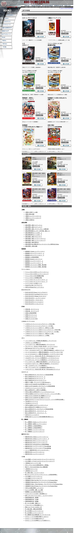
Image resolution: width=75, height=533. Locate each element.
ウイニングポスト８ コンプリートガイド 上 (36, 279)
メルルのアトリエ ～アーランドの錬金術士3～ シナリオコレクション (42, 358)
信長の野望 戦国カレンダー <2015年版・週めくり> (37, 231)
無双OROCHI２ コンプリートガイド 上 (34, 452)
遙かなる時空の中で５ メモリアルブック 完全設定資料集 (39, 409)
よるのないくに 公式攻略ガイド (33, 342)
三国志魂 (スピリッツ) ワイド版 (33, 463)
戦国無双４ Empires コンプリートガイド (35, 251)
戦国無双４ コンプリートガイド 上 (34, 261)
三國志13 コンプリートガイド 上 (33, 216)
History (6, 40)
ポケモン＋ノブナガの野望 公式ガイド (34, 518)
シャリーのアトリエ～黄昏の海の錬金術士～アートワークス (40, 344)
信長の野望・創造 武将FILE (32, 242)
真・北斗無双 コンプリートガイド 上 (34, 511)
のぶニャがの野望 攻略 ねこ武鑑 (34, 490)
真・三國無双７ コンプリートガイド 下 (34, 431)
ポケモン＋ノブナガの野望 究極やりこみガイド (36, 516)
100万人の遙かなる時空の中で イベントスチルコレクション (40, 391)
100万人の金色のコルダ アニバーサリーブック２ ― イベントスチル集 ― (43, 393)
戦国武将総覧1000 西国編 (31, 501)
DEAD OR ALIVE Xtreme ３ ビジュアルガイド (36, 292)
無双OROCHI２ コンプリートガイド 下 (34, 454)
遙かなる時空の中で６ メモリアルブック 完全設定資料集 (39, 374)
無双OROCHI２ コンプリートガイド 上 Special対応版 (38, 446)
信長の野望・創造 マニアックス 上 (33, 225)
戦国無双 (23, 248)
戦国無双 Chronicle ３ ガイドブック (33, 259)
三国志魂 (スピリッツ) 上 (31, 468)
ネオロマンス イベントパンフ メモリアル (35, 388)
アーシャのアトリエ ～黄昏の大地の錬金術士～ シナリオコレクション (42, 361)
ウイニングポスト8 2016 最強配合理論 (34, 275)
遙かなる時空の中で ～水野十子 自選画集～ (36, 390)
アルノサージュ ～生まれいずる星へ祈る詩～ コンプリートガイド (41, 346)
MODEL (36, 6)
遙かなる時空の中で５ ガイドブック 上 (36, 411)
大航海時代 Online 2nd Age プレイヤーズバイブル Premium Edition (41, 482)
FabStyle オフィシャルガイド (32, 414)
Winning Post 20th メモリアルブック (33, 285)
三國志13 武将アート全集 (31, 212)
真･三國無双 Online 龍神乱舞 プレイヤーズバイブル (37, 514)
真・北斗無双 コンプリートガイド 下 (34, 512)
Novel (5, 37)
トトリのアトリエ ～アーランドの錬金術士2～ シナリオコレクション (42, 359)
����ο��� (8, 15)
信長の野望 (24, 222)
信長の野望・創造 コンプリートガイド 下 (35, 240)
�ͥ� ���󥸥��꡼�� (6, 34)
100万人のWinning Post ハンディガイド (34, 287)
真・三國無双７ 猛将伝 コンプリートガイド (36, 424)
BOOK (43, 6)
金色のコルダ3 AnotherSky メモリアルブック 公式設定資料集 (40, 386)
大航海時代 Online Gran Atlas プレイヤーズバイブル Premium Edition (41, 480)
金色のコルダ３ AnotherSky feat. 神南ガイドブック (37, 397)
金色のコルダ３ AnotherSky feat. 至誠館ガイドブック (38, 395)
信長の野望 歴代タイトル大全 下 (33, 234)
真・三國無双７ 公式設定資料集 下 (33, 427)
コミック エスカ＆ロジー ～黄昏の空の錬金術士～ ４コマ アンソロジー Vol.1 (44, 352)
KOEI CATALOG (26, 6)
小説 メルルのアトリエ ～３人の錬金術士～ (36, 365)
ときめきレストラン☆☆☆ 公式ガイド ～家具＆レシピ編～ (39, 327)
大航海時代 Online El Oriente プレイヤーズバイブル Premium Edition (41, 486)
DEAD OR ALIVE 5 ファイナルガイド (34, 302)
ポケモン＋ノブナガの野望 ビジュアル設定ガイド (38, 520)
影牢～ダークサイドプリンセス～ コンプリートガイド (39, 495)
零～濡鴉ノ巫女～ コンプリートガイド (34, 472)
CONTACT (63, 6)
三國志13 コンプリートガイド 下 (33, 218)
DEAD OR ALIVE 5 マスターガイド (34, 300)
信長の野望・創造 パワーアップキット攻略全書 (36, 229)
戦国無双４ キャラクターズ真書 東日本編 (35, 264)
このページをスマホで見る (66, 8)
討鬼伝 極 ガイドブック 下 (32, 311)
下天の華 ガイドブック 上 (31, 401)
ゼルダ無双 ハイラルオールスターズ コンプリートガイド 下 (40, 461)
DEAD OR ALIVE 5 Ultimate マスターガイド (35, 296)
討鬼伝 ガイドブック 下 (31, 316)
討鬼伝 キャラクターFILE (31, 318)
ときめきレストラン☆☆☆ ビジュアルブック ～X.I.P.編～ (39, 326)
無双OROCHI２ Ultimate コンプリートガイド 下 (37, 438)
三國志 (23, 209)
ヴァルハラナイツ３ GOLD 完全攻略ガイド (36, 493)
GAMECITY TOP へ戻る (9, 4)
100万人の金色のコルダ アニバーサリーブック (36, 405)
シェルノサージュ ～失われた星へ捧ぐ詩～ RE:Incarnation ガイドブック (42, 356)
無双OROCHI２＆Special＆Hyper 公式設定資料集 (37, 444)
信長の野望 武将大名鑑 (31, 246)
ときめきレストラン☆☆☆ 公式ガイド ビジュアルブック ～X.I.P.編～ (42, 331)
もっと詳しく (39, 33)
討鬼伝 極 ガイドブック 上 (32, 309)
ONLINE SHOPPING (36, 6)
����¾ (6, 47)
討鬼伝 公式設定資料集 (30, 313)
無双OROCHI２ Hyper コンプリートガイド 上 (36, 440)
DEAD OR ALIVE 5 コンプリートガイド (35, 298)
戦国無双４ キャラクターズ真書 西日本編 (35, 266)
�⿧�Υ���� (6, 31)
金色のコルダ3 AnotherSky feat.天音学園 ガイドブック (38, 384)
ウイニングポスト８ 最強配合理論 (33, 277)
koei (28, 2)
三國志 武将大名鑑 (29, 214)
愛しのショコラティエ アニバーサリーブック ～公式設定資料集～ (41, 474)
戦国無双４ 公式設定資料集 (32, 257)
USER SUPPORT (56, 6)
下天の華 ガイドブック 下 (31, 403)
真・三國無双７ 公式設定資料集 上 (33, 425)
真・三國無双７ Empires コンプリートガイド (36, 422)
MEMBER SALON (58, 6)
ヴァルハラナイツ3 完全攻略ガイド (34, 505)
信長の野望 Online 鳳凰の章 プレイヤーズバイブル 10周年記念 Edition (42, 244)
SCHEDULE (31, 6)
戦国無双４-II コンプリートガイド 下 (34, 255)
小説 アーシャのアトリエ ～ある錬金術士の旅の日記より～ (40, 367)
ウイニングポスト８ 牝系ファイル (33, 283)
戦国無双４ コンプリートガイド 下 (34, 263)
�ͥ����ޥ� (7, 21)
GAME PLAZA (67, 6)
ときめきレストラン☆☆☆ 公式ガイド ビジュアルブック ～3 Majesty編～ (43, 329)
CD (46, 6)
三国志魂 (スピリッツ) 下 (31, 470)
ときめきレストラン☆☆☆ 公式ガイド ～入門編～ (37, 335)
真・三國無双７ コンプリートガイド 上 (34, 429)
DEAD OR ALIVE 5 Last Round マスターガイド (36, 294)
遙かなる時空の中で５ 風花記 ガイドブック (36, 407)
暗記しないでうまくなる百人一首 (33, 507)
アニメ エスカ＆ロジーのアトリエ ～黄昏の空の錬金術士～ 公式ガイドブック (44, 350)
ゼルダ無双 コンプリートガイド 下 (33, 478)
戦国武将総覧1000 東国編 (31, 497)
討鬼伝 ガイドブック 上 (31, 315)
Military (6, 43)
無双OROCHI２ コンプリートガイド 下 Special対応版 (38, 448)
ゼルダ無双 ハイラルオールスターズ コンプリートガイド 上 (40, 459)
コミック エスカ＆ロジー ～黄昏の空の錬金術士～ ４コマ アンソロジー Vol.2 (44, 354)
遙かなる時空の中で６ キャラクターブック (35, 380)
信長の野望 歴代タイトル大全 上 (33, 232)
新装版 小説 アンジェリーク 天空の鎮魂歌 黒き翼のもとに (39, 416)
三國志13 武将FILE (29, 219)
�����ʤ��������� (6, 27)
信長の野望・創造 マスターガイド (33, 236)
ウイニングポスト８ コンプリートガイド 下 (36, 281)
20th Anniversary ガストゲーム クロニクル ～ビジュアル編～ (39, 348)
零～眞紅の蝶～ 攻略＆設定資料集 (33, 509)
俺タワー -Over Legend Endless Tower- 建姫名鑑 (36, 467)
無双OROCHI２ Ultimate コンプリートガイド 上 (36, 436)
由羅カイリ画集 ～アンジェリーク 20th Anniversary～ (38, 382)
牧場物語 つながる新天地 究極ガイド (34, 491)
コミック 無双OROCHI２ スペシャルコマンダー (37, 450)
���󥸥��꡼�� (7, 24)
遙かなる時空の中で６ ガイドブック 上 (35, 376)
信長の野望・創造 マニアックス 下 (33, 227)
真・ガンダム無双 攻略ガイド (33, 503)
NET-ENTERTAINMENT (48, 6)
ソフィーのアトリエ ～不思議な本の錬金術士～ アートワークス (40, 340)
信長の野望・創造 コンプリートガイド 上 (35, 238)
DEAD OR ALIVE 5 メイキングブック (34, 303)
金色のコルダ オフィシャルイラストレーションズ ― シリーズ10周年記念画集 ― (45, 399)
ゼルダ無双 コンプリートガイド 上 (33, 476)
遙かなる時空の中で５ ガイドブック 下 (36, 413)
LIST (40, 6)
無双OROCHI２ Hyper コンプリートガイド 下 (36, 442)
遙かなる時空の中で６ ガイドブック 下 (35, 378)
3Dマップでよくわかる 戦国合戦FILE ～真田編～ (37, 465)
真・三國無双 (24, 419)
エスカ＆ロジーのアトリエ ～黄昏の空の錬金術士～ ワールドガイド (42, 363)
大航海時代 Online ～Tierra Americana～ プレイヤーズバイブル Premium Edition (44, 484)
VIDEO (49, 6)
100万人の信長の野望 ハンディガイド (34, 488)
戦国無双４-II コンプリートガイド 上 (34, 253)
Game (8, 18)
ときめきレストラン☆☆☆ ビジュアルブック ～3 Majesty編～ (40, 324)
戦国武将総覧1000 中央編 (31, 499)
